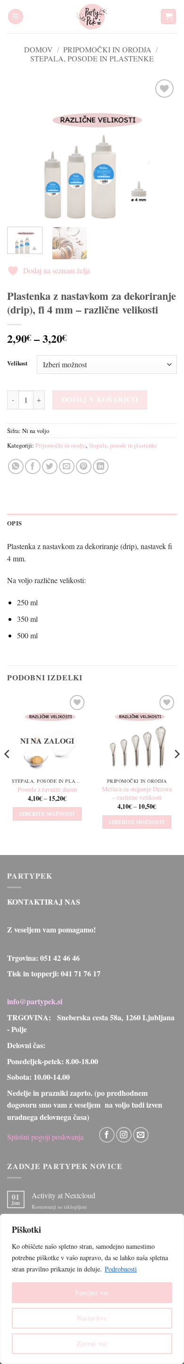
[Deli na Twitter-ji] (50, 466)
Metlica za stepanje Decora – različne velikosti (137, 793)
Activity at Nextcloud (63, 1195)
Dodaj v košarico (100, 399)
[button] (15, 17)
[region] (92, 1289)
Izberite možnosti (47, 814)
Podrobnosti (121, 1268)
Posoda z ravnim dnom (47, 790)
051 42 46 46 (60, 957)
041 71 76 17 (80, 973)
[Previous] (22, 148)
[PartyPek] (92, 16)
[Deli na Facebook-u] (33, 466)
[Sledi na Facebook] (107, 1135)
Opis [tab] (14, 523)
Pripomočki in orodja (107, 49)
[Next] (161, 148)
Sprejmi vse (92, 1292)
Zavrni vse (92, 1343)
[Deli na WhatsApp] (16, 466)
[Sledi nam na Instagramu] (124, 1135)
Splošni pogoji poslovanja (45, 1136)
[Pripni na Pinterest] (84, 466)
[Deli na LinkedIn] (101, 466)
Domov (38, 49)
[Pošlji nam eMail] (141, 1135)
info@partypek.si (34, 1001)
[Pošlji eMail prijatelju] (67, 466)
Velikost (17, 363)
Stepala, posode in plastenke (92, 58)
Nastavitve (92, 1317)
